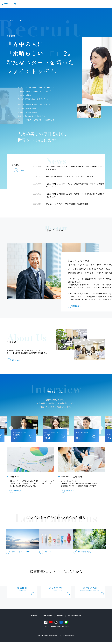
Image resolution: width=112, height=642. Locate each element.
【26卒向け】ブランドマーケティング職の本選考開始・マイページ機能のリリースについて (75, 185)
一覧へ (21, 170)
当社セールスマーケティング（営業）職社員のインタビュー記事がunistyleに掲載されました (75, 168)
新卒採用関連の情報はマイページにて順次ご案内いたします (69, 176)
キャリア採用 (56, 589)
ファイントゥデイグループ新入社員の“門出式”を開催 (67, 204)
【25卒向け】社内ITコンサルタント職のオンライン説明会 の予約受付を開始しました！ (75, 195)
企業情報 (34, 615)
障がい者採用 (90, 589)
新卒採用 (22, 589)
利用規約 (60, 615)
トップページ (11, 20)
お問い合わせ (47, 615)
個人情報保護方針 (74, 615)
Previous (10, 427)
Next (101, 427)
